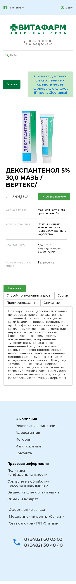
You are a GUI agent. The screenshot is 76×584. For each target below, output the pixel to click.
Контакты (24, 453)
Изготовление (28, 446)
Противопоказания (22, 302)
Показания (14, 288)
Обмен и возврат (22, 499)
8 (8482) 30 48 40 (40, 44)
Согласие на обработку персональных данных (28, 483)
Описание (52, 302)
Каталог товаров (12, 86)
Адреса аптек (27, 433)
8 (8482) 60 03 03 (41, 41)
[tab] (15, 288)
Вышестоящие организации (33, 492)
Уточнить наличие (54, 196)
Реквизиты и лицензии (36, 426)
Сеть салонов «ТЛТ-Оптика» (33, 523)
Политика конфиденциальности (27, 473)
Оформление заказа (27, 510)
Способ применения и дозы (29, 295)
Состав (63, 295)
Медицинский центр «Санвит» (37, 517)
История (23, 439)
